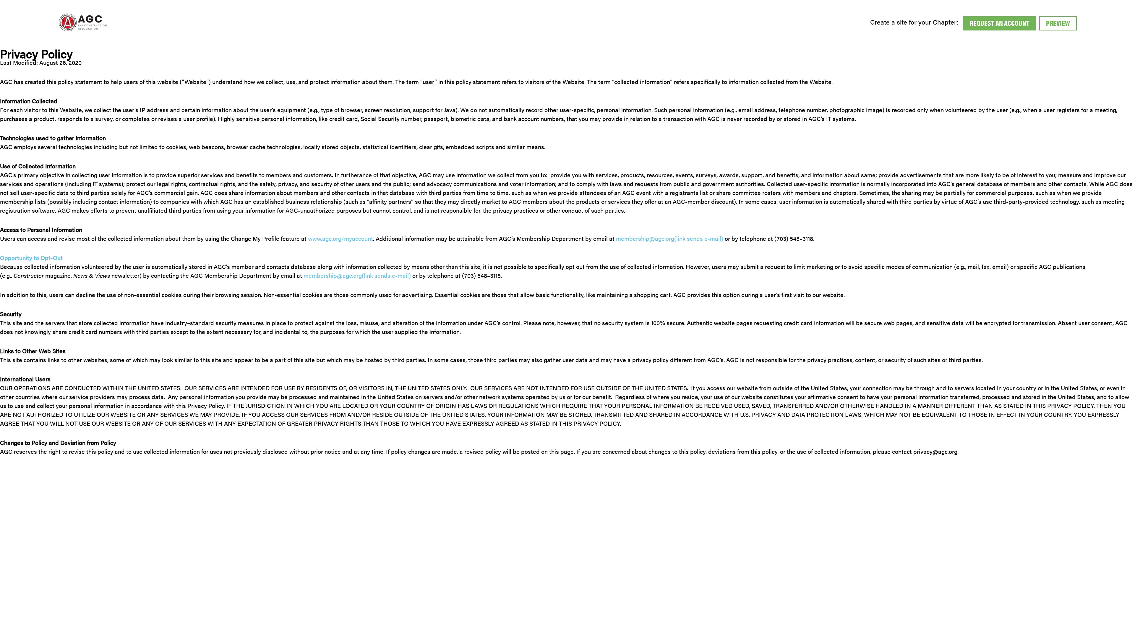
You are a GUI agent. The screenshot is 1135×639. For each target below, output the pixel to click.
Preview (1058, 23)
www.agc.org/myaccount (340, 238)
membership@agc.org (669, 238)
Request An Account (999, 23)
